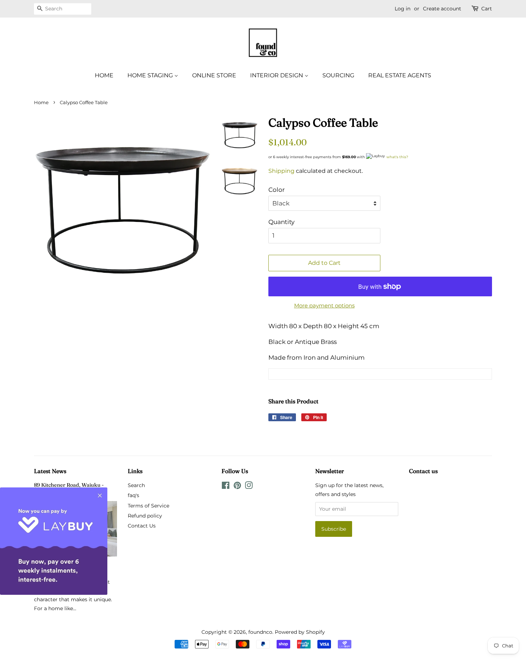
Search (136, 485)
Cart (486, 8)
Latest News (50, 471)
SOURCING (338, 75)
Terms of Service (148, 505)
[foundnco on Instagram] (249, 486)
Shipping (281, 170)
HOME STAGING (150, 75)
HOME (104, 75)
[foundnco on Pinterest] (237, 486)
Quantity (281, 221)
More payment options (324, 305)
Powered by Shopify (300, 632)
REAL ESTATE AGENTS (399, 75)
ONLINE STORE (214, 75)
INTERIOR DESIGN (277, 75)
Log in (402, 8)
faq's (133, 495)
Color (276, 189)
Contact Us (142, 526)
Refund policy (145, 515)
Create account (442, 8)
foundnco (260, 632)
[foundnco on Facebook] (225, 486)
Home (41, 102)
